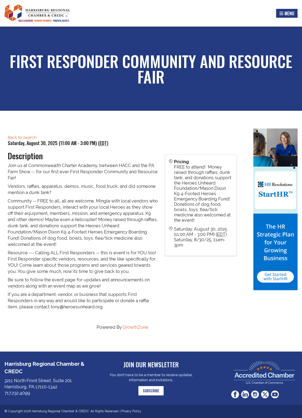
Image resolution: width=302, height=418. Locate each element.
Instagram (255, 394)
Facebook (235, 394)
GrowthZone (135, 327)
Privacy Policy (131, 411)
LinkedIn (245, 394)
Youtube (275, 394)
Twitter (265, 394)
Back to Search (22, 137)
